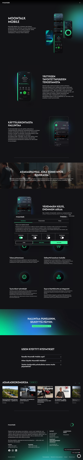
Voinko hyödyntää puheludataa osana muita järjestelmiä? (38, 365)
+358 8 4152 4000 (12, 446)
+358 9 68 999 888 (32, 446)
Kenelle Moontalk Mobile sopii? (33, 356)
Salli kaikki (59, 242)
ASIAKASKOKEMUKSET (54, 440)
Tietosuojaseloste (45, 457)
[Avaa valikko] (80, 2)
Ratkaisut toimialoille (54, 437)
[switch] (34, 238)
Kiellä (24, 242)
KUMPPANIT (52, 439)
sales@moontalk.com (13, 447)
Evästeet (65, 457)
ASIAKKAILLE (52, 442)
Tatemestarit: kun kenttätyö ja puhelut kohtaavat (27, 400)
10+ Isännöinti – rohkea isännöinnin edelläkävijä (60, 400)
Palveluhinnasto (72, 457)
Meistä (65, 432)
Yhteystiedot (66, 434)
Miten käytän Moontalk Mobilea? (33, 360)
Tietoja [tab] (59, 220)
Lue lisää (32, 382)
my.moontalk (52, 435)
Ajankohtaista (67, 431)
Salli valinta (41, 242)
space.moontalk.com (54, 445)
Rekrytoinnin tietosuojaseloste (57, 457)
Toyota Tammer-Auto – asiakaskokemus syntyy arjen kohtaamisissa (44, 401)
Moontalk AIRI (52, 434)
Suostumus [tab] (23, 220)
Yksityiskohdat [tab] (41, 220)
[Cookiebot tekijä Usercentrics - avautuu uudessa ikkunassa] (62, 217)
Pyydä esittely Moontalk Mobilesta (40, 326)
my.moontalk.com (53, 444)
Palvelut (51, 431)
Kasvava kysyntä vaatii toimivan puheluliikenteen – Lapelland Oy (10, 400)
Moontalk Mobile (53, 433)
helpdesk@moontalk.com (34, 447)
